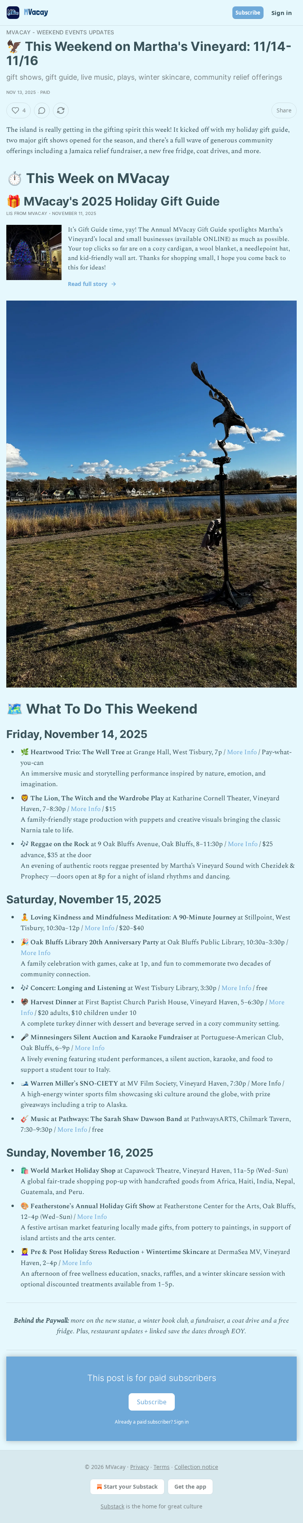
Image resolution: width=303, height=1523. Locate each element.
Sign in (281, 13)
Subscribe (248, 12)
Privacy (139, 1467)
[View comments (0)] (42, 110)
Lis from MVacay (26, 213)
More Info (242, 752)
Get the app (190, 1486)
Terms (161, 1467)
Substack (112, 1506)
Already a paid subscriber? (152, 1421)
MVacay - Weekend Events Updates (60, 32)
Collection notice (196, 1467)
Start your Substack (131, 1486)
